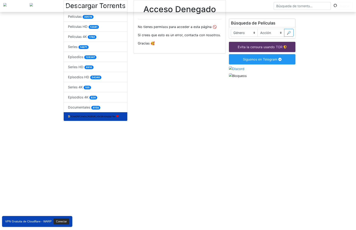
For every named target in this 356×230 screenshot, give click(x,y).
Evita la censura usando (256, 47)
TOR (99, 6)
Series (77, 47)
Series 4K (79, 87)
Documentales (83, 107)
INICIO (84, 6)
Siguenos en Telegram (260, 59)
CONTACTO (152, 6)
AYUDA (130, 6)
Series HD (80, 67)
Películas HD (82, 27)
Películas (80, 16)
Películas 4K (81, 37)
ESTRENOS (176, 6)
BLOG (113, 6)
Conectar (61, 221)
